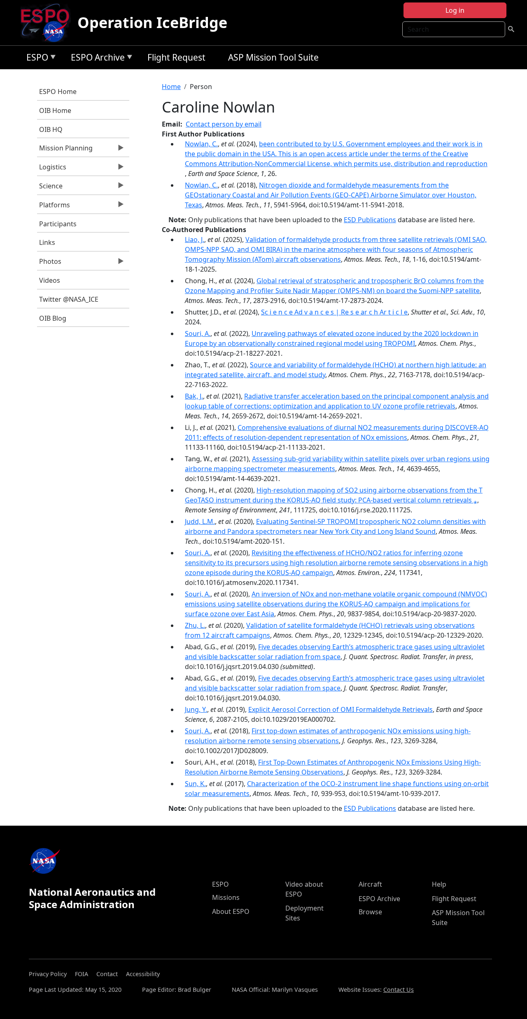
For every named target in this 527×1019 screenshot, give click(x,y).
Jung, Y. (196, 709)
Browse (370, 911)
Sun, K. (195, 783)
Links (47, 242)
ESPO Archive (96, 59)
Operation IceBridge (152, 22)
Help (439, 884)
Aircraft (370, 884)
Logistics (51, 169)
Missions (226, 897)
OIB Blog (52, 318)
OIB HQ (51, 129)
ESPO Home (58, 91)
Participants (58, 223)
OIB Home (55, 110)
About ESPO (231, 911)
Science (50, 188)
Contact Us (398, 989)
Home (171, 86)
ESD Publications (370, 219)
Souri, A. (197, 333)
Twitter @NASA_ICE (68, 299)
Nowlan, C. (201, 143)
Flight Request (176, 57)
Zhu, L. (195, 625)
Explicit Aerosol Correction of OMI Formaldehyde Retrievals (340, 709)
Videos (49, 280)
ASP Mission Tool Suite (273, 57)
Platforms (53, 207)
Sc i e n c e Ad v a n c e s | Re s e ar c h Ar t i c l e (334, 312)
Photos (49, 263)
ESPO (35, 59)
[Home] (48, 22)
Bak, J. (194, 396)
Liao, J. (194, 239)
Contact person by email (223, 124)
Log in (454, 10)
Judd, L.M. (200, 521)
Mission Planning (65, 150)
